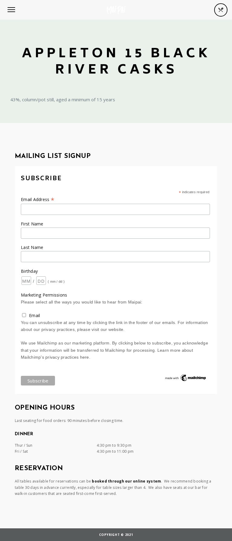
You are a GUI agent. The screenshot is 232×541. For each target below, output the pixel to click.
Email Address (37, 199)
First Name (32, 224)
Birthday (29, 271)
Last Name (32, 247)
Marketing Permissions (44, 295)
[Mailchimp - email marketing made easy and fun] (185, 380)
